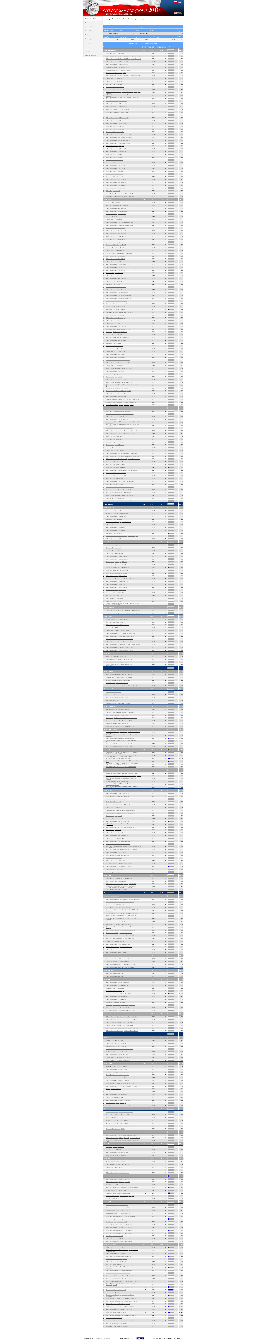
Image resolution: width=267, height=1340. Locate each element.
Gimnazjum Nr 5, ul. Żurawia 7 (113, 323)
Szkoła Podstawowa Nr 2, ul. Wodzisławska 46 (117, 261)
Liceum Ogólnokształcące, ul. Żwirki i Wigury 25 (118, 564)
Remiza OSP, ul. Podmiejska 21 (113, 801)
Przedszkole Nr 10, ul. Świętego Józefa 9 (116, 216)
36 (103, 151)
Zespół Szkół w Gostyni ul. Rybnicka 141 (116, 656)
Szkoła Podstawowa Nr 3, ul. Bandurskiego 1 (117, 556)
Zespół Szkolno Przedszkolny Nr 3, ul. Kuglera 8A (118, 391)
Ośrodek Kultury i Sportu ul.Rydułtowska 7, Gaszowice (119, 958)
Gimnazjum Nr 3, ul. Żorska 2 (113, 830)
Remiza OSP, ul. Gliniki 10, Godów (114, 1040)
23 (103, 115)
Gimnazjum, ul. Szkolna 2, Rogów (114, 1097)
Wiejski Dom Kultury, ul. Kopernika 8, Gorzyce (117, 1077)
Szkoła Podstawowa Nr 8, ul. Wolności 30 (116, 590)
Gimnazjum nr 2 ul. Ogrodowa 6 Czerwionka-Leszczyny (120, 902)
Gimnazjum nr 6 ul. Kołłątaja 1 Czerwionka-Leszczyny (119, 933)
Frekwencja (87, 51)
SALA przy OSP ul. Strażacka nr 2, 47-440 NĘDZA (118, 758)
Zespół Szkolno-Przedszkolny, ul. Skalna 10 (116, 573)
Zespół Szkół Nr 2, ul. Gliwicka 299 (115, 592)
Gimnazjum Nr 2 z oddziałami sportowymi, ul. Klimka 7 (120, 414)
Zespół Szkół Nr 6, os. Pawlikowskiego (115, 461)
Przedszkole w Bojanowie (112, 700)
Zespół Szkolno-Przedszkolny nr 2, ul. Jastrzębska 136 (119, 1287)
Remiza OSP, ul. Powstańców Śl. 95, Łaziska (117, 1051)
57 (103, 360)
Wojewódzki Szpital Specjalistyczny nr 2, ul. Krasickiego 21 (120, 196)
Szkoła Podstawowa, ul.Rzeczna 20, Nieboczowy (118, 1126)
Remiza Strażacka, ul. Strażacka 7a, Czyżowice (117, 1074)
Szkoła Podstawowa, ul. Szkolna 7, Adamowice (117, 982)
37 (103, 154)
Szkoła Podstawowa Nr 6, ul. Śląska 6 (115, 146)
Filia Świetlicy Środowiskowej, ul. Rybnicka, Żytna (118, 1007)
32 (103, 140)
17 (103, 98)
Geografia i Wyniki (89, 26)
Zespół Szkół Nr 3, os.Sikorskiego (114, 484)
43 (103, 171)
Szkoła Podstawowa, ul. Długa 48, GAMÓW (117, 881)
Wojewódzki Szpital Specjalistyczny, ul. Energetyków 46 (120, 405)
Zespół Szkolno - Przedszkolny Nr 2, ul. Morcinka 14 (119, 368)
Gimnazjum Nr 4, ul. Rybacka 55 (114, 374)
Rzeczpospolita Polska (110, 19)
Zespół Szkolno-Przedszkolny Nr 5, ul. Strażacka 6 (118, 492)
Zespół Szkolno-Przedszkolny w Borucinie (116, 694)
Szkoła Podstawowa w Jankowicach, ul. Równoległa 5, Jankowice (122, 1028)
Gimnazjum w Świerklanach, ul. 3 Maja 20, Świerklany (119, 1022)
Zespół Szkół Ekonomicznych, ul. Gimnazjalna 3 (118, 844)
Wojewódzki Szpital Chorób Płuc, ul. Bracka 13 (117, 1326)
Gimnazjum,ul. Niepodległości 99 (114, 1167)
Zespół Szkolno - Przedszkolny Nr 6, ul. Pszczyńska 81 (119, 495)
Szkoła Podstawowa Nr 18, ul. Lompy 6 (115, 315)
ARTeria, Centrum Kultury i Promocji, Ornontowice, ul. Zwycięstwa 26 (123, 610)
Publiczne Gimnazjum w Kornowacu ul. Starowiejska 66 (119, 677)
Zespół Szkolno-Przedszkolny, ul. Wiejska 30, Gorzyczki (120, 1083)
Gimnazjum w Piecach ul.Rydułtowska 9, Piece (117, 961)
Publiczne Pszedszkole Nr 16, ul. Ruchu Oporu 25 (118, 67)
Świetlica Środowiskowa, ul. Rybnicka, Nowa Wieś (118, 993)
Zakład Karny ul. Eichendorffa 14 (114, 872)
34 (103, 146)
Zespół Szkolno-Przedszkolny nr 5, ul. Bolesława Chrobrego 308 (122, 1301)
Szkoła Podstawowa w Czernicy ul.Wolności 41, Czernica (120, 967)
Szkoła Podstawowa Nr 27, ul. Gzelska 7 (116, 379)
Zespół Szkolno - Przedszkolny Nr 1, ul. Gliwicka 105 (119, 382)
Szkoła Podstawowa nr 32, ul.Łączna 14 (115, 393)
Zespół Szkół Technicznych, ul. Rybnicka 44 (117, 570)
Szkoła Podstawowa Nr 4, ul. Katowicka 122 (117, 581)
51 (103, 193)
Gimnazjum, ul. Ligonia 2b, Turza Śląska (116, 1103)
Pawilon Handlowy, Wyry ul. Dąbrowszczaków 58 (118, 662)
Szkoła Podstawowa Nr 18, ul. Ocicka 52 (116, 832)
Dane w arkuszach (89, 47)
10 (103, 78)
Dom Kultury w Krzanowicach (113, 692)
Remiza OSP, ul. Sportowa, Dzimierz (115, 988)
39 (103, 160)
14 (103, 89)
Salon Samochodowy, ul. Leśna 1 (114, 524)
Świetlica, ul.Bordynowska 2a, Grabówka (116, 1117)
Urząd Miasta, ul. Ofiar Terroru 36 (114, 1236)
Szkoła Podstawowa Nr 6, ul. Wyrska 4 (115, 527)
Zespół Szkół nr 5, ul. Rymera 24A (114, 346)
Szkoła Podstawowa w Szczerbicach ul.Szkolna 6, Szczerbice (120, 964)
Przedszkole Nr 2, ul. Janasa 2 (113, 547)
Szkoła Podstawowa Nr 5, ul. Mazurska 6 (116, 148)
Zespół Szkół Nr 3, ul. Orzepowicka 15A (116, 236)
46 (103, 179)
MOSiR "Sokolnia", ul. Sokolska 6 (114, 1184)
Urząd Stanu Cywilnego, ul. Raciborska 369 (116, 1221)
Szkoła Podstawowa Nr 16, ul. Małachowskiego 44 (118, 295)
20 (103, 106)
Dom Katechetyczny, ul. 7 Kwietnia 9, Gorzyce (117, 1080)
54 (103, 351)
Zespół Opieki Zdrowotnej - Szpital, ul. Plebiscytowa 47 (119, 1241)
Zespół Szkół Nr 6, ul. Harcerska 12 (114, 171)
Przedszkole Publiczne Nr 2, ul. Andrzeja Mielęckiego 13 (120, 1196)
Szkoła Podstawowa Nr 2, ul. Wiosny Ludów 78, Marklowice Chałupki (123, 1138)
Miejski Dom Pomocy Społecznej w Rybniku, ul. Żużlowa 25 (121, 402)
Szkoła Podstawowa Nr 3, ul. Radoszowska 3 (117, 1205)
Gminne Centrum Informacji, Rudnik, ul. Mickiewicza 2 (119, 878)
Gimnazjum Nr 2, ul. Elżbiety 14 (114, 858)
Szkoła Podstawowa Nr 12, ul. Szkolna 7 (116, 179)
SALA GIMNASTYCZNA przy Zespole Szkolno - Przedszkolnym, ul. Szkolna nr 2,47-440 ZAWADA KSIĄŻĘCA (123, 764)
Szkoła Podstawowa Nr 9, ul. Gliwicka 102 (116, 587)
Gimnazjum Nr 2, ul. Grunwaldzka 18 (115, 247)
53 (103, 348)
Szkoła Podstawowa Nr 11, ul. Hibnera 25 (116, 230)
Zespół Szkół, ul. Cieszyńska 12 (114, 510)
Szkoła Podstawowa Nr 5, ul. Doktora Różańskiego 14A (119, 225)
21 (103, 109)
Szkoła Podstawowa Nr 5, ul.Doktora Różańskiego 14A (119, 222)
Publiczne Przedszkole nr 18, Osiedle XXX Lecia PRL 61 (120, 1306)
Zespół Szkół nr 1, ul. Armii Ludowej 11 (116, 1289)
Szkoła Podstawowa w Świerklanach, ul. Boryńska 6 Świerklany (121, 1019)
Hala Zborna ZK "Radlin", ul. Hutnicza (115, 1198)
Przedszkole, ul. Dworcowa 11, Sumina (115, 1002)
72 (103, 402)
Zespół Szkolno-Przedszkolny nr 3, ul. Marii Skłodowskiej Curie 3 (122, 1298)
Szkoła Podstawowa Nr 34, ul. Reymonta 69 (116, 208)
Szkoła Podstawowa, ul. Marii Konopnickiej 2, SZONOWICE (121, 884)
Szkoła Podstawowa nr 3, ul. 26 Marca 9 (116, 1261)
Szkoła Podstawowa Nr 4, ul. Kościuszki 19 (116, 101)
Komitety (87, 34)
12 (103, 84)
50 (103, 190)
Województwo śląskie (124, 19)
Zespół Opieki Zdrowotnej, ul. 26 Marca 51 (116, 1323)
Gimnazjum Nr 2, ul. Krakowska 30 (114, 550)
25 (103, 120)
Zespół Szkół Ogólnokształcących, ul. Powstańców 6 (119, 411)
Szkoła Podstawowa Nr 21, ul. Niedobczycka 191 (118, 360)
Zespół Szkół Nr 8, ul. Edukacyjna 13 (115, 53)
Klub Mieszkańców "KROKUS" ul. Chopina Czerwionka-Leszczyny (122, 904)
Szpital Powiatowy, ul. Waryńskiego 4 (115, 598)
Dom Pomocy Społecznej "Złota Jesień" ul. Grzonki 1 (119, 866)
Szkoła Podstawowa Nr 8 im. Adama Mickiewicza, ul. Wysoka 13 (122, 470)
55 (103, 354)
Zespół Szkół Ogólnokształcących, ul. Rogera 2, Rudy (119, 743)
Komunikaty (88, 39)
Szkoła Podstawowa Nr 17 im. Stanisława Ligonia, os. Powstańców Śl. (123, 453)
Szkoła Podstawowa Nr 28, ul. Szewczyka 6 (116, 275)
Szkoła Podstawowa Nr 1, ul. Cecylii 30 (115, 860)
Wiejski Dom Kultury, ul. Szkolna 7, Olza (116, 1091)
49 (103, 188)
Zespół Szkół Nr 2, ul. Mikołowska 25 (115, 228)
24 (103, 117)
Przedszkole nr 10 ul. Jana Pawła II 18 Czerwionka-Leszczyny (121, 921)
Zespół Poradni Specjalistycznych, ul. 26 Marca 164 (118, 1256)
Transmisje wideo (89, 43)
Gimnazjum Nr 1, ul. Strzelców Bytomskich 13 (117, 1219)
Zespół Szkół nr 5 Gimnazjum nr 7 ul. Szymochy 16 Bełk (120, 938)
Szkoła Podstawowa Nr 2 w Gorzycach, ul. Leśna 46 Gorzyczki (121, 1086)
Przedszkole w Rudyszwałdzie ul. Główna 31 (117, 723)
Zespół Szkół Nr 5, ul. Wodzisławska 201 (116, 473)
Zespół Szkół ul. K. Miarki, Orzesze (114, 622)
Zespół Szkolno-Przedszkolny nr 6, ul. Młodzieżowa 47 (119, 1275)
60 (103, 368)
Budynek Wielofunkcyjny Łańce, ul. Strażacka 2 (118, 680)
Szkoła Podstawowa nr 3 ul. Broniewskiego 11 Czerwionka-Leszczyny (123, 899)
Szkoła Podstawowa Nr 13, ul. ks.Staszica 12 (117, 835)
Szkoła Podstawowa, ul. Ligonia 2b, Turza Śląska (118, 1100)
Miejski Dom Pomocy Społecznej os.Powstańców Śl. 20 (119, 501)
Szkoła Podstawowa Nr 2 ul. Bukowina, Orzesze (117, 625)
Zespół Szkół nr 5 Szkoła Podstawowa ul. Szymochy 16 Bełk (121, 935)
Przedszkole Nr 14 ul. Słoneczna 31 (114, 818)
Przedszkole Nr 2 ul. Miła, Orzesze (114, 627)
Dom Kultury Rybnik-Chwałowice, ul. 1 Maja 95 (118, 329)
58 (103, 362)
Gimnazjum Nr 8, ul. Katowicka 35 (114, 78)
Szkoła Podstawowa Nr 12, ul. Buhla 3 (115, 256)
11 (103, 81)
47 (103, 182)
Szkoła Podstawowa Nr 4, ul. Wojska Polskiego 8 (118, 841)
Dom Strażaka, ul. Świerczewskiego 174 (116, 73)
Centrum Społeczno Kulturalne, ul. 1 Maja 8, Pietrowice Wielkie (121, 773)
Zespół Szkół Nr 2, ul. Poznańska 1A (115, 84)
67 (103, 388)
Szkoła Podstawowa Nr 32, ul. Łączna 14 (116, 371)
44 (103, 174)
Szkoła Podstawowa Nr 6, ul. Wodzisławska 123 (117, 264)
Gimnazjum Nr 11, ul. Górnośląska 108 (115, 351)
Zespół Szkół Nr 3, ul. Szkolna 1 (114, 595)
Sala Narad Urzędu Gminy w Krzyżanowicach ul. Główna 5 (120, 712)
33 (103, 143)
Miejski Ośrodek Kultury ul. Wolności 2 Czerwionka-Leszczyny (121, 913)
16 (103, 95)
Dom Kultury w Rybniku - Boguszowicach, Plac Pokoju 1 (120, 312)
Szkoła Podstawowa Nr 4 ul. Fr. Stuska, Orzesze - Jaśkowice (120, 633)
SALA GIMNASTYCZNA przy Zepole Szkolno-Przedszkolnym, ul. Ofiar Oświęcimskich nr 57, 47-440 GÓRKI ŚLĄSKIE (122, 755)
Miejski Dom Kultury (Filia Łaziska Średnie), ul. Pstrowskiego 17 (122, 536)
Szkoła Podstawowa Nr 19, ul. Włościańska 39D (117, 292)
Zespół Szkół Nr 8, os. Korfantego (114, 436)
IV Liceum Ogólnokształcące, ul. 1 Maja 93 (116, 332)
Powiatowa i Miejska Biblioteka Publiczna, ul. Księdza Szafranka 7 (122, 202)
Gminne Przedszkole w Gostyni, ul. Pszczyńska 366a (119, 659)
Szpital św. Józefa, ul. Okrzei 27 (114, 601)
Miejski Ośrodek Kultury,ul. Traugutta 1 (116, 1161)
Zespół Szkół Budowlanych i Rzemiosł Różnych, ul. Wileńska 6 (121, 849)
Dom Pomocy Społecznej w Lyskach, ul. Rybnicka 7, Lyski (120, 1010)
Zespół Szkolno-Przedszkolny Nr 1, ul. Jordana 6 (118, 804)
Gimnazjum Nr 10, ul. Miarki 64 (114, 281)
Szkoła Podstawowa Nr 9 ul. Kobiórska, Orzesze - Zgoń (119, 647)
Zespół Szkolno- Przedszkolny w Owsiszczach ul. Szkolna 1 (120, 720)
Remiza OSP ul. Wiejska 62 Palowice (115, 941)
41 (103, 165)
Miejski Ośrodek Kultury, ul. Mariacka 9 (116, 1190)
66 (103, 385)
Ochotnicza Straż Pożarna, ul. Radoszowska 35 (117, 1207)
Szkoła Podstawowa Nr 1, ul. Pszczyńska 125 (117, 61)
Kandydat (142, 19)
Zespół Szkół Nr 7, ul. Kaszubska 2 (114, 154)
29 (103, 132)
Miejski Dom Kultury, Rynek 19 (114, 545)
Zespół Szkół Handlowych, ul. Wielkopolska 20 (117, 112)
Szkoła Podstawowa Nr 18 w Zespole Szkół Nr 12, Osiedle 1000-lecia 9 (123, 56)
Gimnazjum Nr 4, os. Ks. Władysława (115, 442)
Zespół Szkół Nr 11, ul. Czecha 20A (115, 126)
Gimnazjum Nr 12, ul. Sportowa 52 (114, 365)
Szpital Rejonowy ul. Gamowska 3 (114, 869)
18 (103, 101)
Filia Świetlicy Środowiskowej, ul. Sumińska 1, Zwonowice (120, 1005)
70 (103, 396)
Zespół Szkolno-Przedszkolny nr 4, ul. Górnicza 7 (118, 1273)
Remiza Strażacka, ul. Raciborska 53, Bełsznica (117, 1066)
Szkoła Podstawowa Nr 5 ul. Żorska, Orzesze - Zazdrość (119, 650)
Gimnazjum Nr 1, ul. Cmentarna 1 (114, 219)
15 (103, 92)
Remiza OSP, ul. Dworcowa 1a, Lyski (115, 991)
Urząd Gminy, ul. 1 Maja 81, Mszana (115, 1147)
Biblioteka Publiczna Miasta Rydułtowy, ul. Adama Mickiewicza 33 (122, 1224)
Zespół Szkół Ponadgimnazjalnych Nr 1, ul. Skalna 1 (119, 1230)
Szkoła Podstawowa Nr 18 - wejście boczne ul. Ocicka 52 (120, 827)
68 (103, 391)
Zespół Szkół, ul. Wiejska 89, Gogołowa (116, 1155)
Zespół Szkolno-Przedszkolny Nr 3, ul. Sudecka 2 (118, 855)
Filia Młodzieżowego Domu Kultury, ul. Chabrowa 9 (119, 253)
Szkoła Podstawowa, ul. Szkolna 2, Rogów (116, 1094)
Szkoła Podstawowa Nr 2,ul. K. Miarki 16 (116, 1170)
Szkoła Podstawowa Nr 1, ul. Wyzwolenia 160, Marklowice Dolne (122, 1135)
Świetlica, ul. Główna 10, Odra (113, 1089)
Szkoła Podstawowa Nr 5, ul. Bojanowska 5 (116, 799)
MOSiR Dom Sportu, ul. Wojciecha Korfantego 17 (118, 1193)
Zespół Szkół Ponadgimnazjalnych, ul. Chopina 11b (118, 522)
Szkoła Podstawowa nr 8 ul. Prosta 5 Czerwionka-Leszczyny (120, 930)
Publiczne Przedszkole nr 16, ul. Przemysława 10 (118, 1247)
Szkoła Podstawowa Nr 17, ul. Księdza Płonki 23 (118, 140)
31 (103, 137)
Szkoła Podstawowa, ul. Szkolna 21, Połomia (117, 1152)
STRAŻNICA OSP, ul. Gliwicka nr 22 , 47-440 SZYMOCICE (121, 767)
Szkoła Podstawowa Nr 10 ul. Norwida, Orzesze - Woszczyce (120, 641)
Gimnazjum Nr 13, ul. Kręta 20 (113, 343)
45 (103, 176)
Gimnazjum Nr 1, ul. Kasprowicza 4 (115, 838)
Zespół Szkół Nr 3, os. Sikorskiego (114, 478)
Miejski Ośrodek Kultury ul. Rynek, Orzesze (117, 619)
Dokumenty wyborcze (90, 55)
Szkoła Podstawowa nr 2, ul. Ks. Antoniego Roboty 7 (119, 1270)
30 (103, 134)
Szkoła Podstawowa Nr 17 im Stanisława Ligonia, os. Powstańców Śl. (123, 456)
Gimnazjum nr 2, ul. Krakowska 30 (114, 553)
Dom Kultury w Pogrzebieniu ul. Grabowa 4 (117, 683)
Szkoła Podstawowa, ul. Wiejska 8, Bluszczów (117, 1069)
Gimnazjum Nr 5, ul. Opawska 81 (114, 807)
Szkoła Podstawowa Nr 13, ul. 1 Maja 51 (116, 326)
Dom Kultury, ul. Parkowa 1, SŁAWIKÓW (116, 889)
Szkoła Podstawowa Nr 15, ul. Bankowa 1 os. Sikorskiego (120, 481)
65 (103, 382)
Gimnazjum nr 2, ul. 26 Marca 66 (114, 1292)
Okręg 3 (135, 19)
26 (103, 123)
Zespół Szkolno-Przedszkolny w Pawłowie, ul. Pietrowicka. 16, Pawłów (123, 776)
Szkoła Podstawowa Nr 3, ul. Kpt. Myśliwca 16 (117, 793)
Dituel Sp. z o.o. (130, 1338)
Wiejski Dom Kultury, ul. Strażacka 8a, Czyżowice (118, 1072)
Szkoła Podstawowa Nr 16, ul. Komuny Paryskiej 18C (119, 134)
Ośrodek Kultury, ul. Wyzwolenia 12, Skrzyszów (118, 1057)
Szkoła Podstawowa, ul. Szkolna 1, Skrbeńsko (117, 1054)
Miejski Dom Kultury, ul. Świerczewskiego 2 (117, 513)
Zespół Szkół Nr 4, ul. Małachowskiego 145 (116, 301)
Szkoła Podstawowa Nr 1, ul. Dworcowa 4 (116, 516)
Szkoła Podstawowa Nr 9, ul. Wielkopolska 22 (117, 117)
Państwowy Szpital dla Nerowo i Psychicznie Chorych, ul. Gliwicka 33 (123, 399)
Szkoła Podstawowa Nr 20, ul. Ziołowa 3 (116, 287)
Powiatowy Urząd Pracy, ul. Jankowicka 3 (116, 214)
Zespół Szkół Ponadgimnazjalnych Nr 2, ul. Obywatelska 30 (120, 1216)
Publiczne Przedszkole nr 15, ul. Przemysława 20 (118, 1304)
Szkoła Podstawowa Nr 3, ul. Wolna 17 (115, 267)
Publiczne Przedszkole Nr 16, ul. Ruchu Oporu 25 (118, 70)
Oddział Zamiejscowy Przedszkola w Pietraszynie (118, 703)
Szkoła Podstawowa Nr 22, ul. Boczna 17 (116, 354)
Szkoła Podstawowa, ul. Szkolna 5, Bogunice (117, 985)
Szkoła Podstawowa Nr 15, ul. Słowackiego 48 (117, 821)
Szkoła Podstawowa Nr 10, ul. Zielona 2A (116, 165)
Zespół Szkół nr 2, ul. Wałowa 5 (114, 1264)
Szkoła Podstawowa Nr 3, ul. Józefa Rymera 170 (118, 1179)
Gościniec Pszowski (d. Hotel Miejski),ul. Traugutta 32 (119, 1164)
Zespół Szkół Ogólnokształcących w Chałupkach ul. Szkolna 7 (121, 726)
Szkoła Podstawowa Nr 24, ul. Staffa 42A (116, 340)
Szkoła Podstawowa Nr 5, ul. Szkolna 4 (115, 538)
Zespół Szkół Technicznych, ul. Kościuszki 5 (117, 205)
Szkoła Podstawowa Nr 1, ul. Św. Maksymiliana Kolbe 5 (119, 1227)
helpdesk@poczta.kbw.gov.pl (103, 1338)
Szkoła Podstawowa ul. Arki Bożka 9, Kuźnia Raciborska (120, 738)
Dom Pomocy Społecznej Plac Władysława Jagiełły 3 (119, 863)
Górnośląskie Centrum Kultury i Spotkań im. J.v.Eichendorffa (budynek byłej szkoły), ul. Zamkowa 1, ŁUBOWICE (121, 886)
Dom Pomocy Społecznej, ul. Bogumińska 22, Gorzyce (119, 1105)
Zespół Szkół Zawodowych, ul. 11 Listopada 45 (117, 109)
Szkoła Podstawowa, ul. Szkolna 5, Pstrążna (116, 996)
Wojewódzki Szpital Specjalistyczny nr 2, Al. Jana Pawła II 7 (120, 193)
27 (103, 126)
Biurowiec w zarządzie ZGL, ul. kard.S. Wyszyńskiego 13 (120, 578)
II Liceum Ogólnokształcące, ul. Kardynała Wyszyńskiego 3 (120, 810)
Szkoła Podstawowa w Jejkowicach (114, 973)
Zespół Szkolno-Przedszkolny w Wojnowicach (117, 697)
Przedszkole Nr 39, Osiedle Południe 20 (115, 306)
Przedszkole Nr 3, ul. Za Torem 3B (114, 273)
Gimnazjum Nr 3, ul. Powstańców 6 (114, 533)
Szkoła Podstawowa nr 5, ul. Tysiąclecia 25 (116, 1259)
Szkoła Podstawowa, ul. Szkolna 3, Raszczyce (117, 999)
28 (103, 129)
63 (103, 376)
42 (103, 168)
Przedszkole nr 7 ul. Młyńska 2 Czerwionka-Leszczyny (119, 924)
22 (103, 112)
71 (103, 399)
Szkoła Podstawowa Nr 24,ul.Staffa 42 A (116, 396)
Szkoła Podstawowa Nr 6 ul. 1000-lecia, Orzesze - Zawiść (120, 636)
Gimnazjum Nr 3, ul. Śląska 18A (114, 334)
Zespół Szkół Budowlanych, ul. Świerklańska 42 (118, 337)
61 (103, 371)
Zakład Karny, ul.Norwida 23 (113, 190)
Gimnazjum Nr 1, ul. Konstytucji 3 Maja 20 (116, 562)
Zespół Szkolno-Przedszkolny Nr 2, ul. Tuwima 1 (118, 796)
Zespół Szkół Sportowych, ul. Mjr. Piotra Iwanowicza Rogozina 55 (122, 1187)
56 (103, 357)
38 (103, 157)
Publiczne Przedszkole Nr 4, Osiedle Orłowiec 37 (118, 1210)
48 (103, 185)
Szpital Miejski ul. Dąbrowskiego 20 (115, 498)
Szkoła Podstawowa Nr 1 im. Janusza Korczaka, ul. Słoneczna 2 (121, 430)
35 (103, 148)
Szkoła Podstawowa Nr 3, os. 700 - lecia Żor (117, 416)
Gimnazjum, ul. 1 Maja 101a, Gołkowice (116, 1043)
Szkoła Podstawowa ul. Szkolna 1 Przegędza (117, 949)
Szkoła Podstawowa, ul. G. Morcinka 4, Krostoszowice (119, 1049)
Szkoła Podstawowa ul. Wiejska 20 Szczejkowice (118, 944)
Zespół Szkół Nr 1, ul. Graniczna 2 (114, 174)
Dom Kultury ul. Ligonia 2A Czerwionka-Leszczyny (119, 907)
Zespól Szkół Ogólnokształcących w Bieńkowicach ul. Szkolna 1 (121, 718)
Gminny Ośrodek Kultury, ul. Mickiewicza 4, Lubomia (119, 1112)
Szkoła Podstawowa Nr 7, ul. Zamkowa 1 (116, 584)
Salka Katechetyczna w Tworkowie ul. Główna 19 (118, 709)
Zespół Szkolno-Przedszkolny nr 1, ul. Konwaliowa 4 (119, 1278)
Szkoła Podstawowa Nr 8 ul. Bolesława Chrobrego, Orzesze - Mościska (123, 644)
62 (103, 374)
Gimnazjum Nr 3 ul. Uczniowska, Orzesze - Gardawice (119, 639)
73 (103, 405)
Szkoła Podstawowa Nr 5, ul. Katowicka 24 (116, 576)
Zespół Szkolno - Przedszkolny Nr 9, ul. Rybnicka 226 (119, 428)
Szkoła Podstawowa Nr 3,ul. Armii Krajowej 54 (117, 1172)
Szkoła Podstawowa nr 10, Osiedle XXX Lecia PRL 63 (119, 1253)
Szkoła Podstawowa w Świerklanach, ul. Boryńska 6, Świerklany (121, 1016)
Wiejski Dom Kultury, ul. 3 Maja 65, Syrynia (117, 1120)
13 (103, 87)
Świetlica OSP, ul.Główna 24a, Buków (115, 1128)
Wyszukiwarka (88, 22)
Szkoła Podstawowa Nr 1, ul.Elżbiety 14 (116, 852)
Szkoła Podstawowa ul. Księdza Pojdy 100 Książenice (119, 947)
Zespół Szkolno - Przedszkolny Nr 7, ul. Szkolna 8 (118, 489)
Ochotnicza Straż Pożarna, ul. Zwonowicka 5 (117, 388)
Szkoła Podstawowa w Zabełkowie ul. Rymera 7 (117, 715)
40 (103, 162)
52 (103, 196)
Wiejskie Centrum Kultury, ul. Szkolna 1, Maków (118, 781)
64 (103, 379)
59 (103, 365)
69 (103, 393)
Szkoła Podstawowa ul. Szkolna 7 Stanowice (117, 952)
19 (103, 103)
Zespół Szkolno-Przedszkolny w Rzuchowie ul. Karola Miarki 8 (121, 685)
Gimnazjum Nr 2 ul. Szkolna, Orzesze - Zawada (117, 630)
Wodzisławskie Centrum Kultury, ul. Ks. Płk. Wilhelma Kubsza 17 (122, 1281)
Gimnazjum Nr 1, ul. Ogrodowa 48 (114, 519)
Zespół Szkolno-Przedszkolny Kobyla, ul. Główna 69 (119, 674)
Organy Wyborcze (89, 30)
